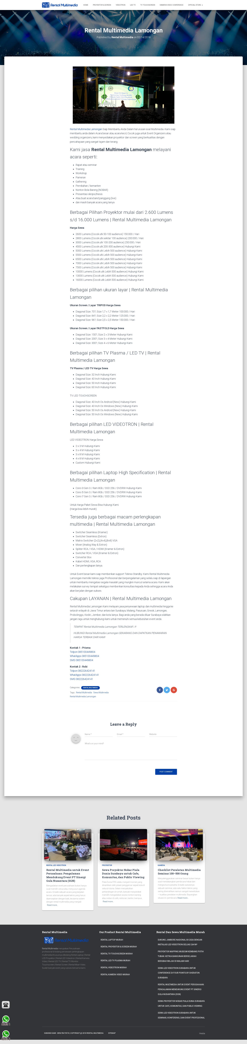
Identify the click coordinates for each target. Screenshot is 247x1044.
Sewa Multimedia (101, 692)
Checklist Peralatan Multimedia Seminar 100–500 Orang (179, 871)
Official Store (194, 5)
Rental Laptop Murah (112, 940)
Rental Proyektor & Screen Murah (119, 947)
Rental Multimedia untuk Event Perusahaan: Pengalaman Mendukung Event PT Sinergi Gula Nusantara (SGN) (67, 875)
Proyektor (107, 865)
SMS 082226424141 (81, 679)
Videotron (120, 5)
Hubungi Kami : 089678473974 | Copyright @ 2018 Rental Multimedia (73, 1033)
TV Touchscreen (147, 5)
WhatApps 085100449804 (84, 656)
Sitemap (112, 1033)
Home (85, 5)
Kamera (161, 865)
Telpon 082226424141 (82, 670)
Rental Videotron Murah (114, 967)
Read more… (52, 905)
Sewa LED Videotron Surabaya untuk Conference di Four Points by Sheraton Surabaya (179, 973)
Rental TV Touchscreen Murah (117, 954)
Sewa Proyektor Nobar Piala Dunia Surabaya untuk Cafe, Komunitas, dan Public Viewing (123, 873)
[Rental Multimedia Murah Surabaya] (60, 5)
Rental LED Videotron (56, 865)
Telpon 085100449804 (82, 651)
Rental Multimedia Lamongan (86, 129)
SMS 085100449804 (81, 660)
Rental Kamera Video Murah (115, 974)
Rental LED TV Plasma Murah (115, 960)
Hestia (202, 1033)
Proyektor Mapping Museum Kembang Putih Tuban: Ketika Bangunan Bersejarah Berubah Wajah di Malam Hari (181, 956)
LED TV (133, 5)
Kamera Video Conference (171, 5)
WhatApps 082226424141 (84, 674)
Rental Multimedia (90, 688)
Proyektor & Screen (102, 5)
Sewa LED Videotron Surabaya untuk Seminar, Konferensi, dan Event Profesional (181, 1015)
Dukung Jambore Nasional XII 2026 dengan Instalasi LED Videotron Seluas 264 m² (180, 942)
